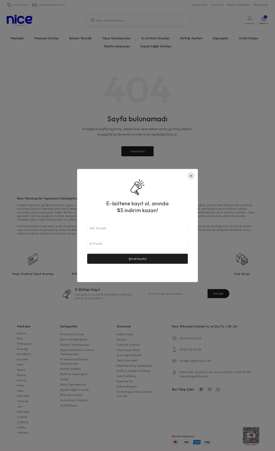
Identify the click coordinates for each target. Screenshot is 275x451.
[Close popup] (191, 175)
